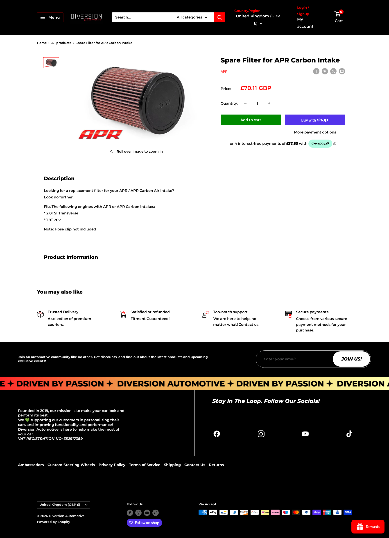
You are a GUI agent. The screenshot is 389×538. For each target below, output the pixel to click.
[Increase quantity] (269, 103)
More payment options (315, 132)
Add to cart (250, 120)
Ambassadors (31, 465)
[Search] (219, 17)
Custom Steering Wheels (71, 465)
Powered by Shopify (53, 522)
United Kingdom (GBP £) (59, 504)
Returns (216, 465)
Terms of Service (144, 465)
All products (61, 43)
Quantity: (229, 103)
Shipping (172, 465)
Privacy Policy (112, 465)
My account (305, 23)
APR (224, 71)
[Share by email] (342, 71)
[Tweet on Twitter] (333, 71)
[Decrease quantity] (245, 103)
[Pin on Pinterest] (325, 71)
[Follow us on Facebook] (130, 513)
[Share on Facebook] (316, 71)
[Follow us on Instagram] (138, 513)
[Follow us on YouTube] (147, 513)
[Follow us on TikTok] (155, 513)
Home (42, 43)
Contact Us (194, 465)
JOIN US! (351, 359)
